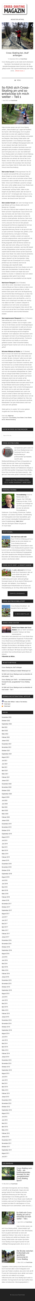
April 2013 (5, 1087)
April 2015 (5, 1007)
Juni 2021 (5, 764)
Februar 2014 (6, 1053)
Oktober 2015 (6, 987)
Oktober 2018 (6, 870)
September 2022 (7, 724)
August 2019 (5, 837)
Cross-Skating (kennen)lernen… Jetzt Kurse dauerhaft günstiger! (17, 481)
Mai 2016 (4, 963)
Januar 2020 (5, 820)
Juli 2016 (4, 957)
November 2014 (6, 1023)
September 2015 (7, 990)
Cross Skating (12, 417)
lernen (3, 419)
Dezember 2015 (6, 980)
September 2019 (7, 834)
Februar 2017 (6, 933)
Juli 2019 (4, 840)
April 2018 (5, 890)
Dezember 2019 (6, 824)
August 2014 (5, 1033)
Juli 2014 (4, 1037)
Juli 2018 (4, 880)
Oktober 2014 (6, 1027)
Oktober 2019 (6, 830)
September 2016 (7, 950)
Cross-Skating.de (17, 9)
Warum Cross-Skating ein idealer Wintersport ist (16, 671)
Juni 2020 (5, 804)
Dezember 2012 (6, 1100)
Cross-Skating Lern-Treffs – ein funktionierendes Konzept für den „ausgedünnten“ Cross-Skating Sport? (16, 682)
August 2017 (5, 913)
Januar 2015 (5, 1017)
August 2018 (5, 877)
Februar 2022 (6, 737)
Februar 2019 (6, 857)
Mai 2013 (4, 1083)
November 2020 (6, 787)
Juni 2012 (5, 1120)
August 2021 (5, 757)
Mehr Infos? (19, 521)
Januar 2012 (5, 1136)
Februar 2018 (6, 897)
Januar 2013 (5, 1097)
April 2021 (5, 770)
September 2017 (7, 910)
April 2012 (5, 1126)
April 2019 (5, 850)
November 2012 (6, 1103)
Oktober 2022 (6, 720)
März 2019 (5, 854)
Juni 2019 (5, 844)
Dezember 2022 (6, 717)
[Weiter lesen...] (19, 71)
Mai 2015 (4, 1003)
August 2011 (5, 1153)
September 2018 (7, 874)
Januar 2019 (5, 860)
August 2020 (5, 797)
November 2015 (6, 983)
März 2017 (5, 930)
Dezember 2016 (6, 940)
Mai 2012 (4, 1123)
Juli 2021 (4, 760)
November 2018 (6, 867)
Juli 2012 (4, 1117)
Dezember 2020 (6, 784)
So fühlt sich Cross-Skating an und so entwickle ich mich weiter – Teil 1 (24, 1216)
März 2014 (5, 1050)
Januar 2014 (5, 1057)
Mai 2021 (4, 767)
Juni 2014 (5, 1040)
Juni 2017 (5, 920)
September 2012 (7, 1110)
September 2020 (7, 794)
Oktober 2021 (6, 750)
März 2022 (5, 734)
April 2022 (5, 730)
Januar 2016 (5, 977)
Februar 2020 (6, 817)
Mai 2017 (4, 923)
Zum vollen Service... (17, 593)
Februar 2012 (6, 1133)
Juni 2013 (5, 1080)
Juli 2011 (4, 1156)
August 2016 (5, 953)
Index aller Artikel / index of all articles (15, 702)
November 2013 (6, 1063)
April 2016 (5, 967)
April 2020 (5, 810)
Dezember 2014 (6, 1020)
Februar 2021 (6, 777)
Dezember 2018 (6, 864)
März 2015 (5, 1010)
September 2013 (7, 1070)
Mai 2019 (4, 847)
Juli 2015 (4, 997)
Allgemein (11, 415)
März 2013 (5, 1090)
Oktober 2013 (6, 1067)
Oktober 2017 (6, 907)
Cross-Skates (28, 417)
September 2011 (7, 1150)
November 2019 (6, 827)
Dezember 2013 (6, 1060)
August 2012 (5, 1113)
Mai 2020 (4, 807)
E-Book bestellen (22, 614)
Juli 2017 (4, 917)
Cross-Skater (20, 417)
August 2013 (5, 1073)
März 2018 (5, 894)
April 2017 (5, 927)
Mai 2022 (4, 727)
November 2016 (6, 943)
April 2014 (5, 1047)
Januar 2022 (5, 740)
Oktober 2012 (6, 1107)
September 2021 (7, 754)
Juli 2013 (4, 1077)
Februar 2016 (6, 973)
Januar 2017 (5, 937)
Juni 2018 (5, 884)
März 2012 (5, 1130)
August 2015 (5, 993)
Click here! (6, 704)
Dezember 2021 (6, 744)
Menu (19, 80)
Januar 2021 (5, 780)
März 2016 (5, 970)
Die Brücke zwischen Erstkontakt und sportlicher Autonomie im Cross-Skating (25, 1255)
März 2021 (5, 774)
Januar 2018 (5, 900)
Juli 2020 (4, 800)
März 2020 (5, 814)
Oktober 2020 (6, 790)
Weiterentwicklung (11, 419)
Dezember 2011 (6, 1140)
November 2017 (6, 903)
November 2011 (6, 1143)
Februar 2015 (6, 1013)
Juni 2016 (5, 960)
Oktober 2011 (6, 1146)
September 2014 (7, 1030)
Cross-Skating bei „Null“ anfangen (17, 54)
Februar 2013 (6, 1093)
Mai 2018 (4, 887)
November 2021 (6, 747)
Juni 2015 (5, 1000)
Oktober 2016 (6, 947)
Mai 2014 (4, 1043)
